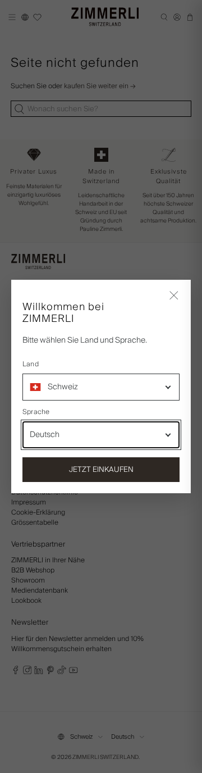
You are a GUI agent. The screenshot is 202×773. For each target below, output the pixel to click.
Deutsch (44, 435)
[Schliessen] (174, 297)
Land (30, 365)
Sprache (36, 412)
